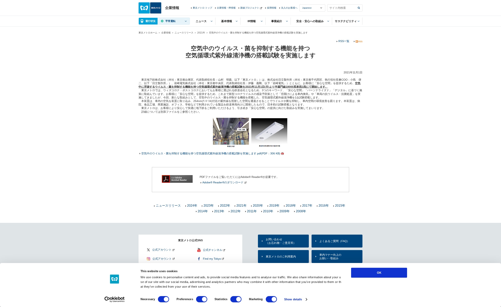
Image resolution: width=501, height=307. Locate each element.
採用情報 (271, 7)
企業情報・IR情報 (226, 7)
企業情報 (166, 32)
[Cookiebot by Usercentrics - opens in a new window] (114, 299)
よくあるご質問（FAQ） (334, 241)
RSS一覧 (343, 41)
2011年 (252, 211)
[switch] (201, 299)
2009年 (284, 211)
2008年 (301, 211)
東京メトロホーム (148, 32)
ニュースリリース (184, 32)
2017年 (307, 205)
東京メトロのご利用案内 (281, 256)
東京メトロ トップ (202, 7)
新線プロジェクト (249, 7)
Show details (293, 299)
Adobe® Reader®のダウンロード (222, 182)
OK (379, 272)
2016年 (324, 205)
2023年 (209, 205)
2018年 (291, 205)
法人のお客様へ (289, 7)
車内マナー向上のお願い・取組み (330, 256)
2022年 (225, 205)
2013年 (219, 211)
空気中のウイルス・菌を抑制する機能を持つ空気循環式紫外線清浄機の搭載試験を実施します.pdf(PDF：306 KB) (210, 153)
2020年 (258, 205)
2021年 (201, 32)
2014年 (203, 211)
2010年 (268, 211)
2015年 (340, 205)
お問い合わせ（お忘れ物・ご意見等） (281, 241)
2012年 (236, 211)
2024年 (192, 205)
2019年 (274, 205)
